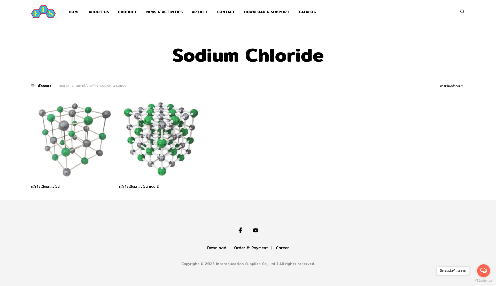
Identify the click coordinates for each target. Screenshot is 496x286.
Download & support (267, 12)
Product (127, 12)
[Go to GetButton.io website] (483, 280)
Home (74, 12)
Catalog (307, 12)
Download (216, 248)
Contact (226, 12)
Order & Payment (251, 248)
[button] (44, 85)
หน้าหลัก (64, 86)
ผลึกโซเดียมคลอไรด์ (45, 186)
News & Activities (164, 12)
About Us (99, 12)
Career (282, 248)
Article (200, 12)
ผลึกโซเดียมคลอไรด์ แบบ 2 (139, 186)
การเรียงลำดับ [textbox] (450, 86)
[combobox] (442, 86)
